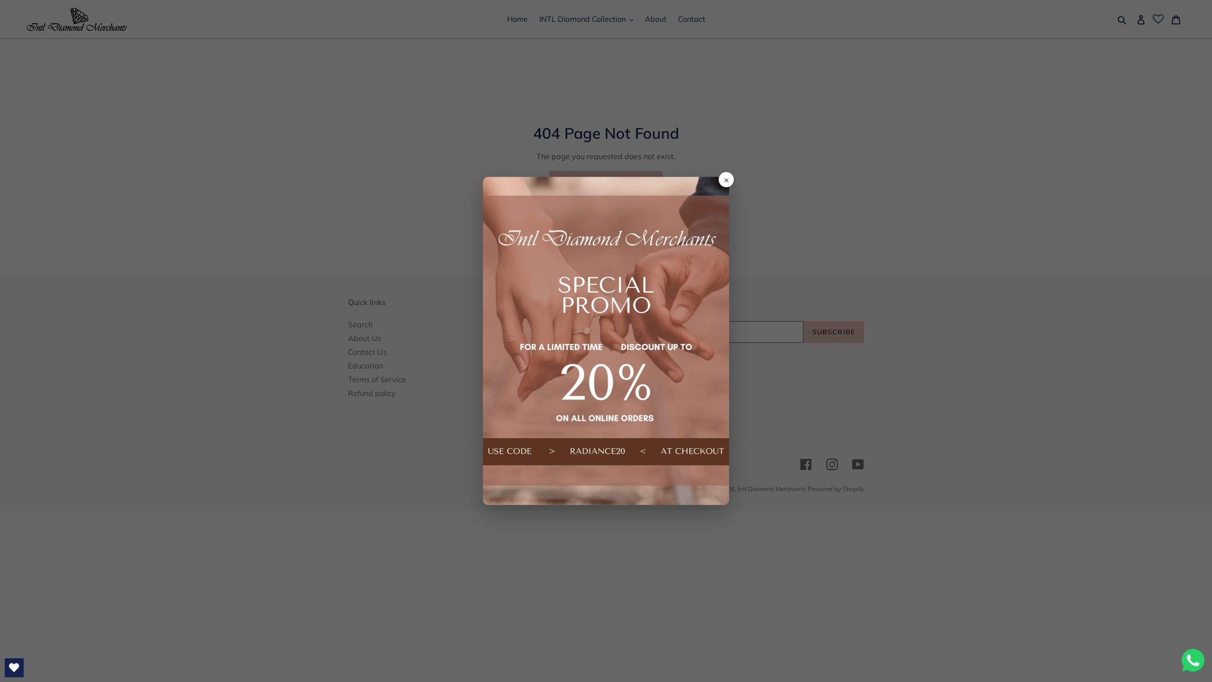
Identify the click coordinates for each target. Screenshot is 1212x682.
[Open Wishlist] (14, 667)
